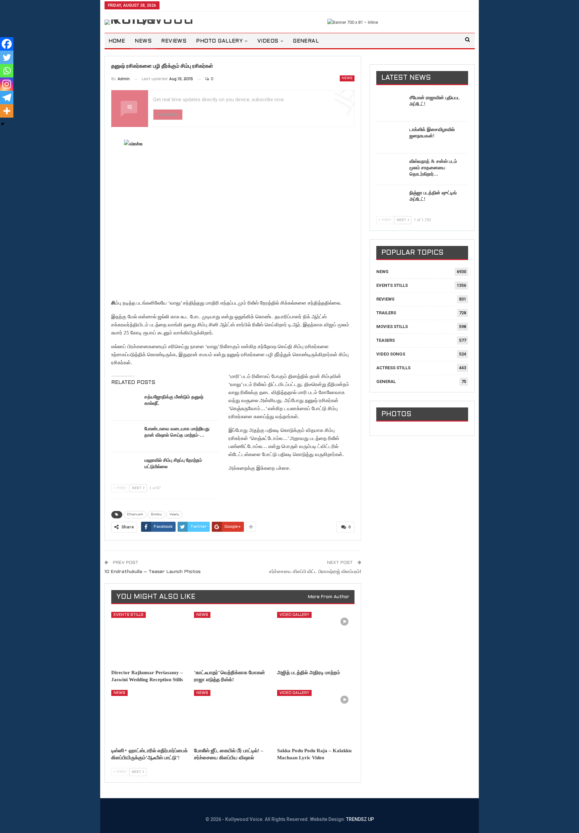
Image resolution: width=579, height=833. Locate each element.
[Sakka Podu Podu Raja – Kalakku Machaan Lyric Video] (315, 717)
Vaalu (174, 514)
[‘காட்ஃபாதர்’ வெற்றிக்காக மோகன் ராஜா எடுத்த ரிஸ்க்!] (232, 639)
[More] (6, 111)
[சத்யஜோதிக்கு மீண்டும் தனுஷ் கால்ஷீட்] (125, 404)
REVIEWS (173, 41)
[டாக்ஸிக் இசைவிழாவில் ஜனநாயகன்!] (390, 137)
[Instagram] (6, 84)
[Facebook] (6, 44)
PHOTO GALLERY (219, 41)
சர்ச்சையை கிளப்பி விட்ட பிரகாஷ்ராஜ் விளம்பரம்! (315, 572)
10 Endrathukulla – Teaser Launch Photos (153, 572)
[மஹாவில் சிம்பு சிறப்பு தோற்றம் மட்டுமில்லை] (125, 467)
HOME (117, 41)
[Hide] (2, 124)
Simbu (156, 514)
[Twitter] (6, 57)
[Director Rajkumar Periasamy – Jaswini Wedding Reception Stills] (149, 639)
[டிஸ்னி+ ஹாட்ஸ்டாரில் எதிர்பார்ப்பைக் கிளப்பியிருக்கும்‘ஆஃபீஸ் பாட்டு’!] (149, 717)
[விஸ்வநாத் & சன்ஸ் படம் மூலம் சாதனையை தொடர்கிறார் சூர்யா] (390, 169)
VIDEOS (267, 41)
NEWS (143, 41)
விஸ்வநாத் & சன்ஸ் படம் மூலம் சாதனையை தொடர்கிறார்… (433, 168)
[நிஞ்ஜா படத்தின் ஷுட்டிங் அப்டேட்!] (390, 200)
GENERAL (306, 41)
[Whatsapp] (6, 70)
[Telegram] (6, 97)
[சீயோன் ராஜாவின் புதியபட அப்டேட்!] (390, 105)
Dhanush (135, 514)
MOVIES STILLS (392, 326)
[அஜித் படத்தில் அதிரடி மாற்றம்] (315, 639)
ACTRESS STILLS (393, 367)
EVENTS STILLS (128, 615)
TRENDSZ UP (360, 819)
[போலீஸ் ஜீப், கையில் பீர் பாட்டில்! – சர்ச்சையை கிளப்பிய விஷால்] (232, 717)
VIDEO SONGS (390, 354)
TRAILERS (386, 312)
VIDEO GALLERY (294, 615)
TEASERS (385, 340)
